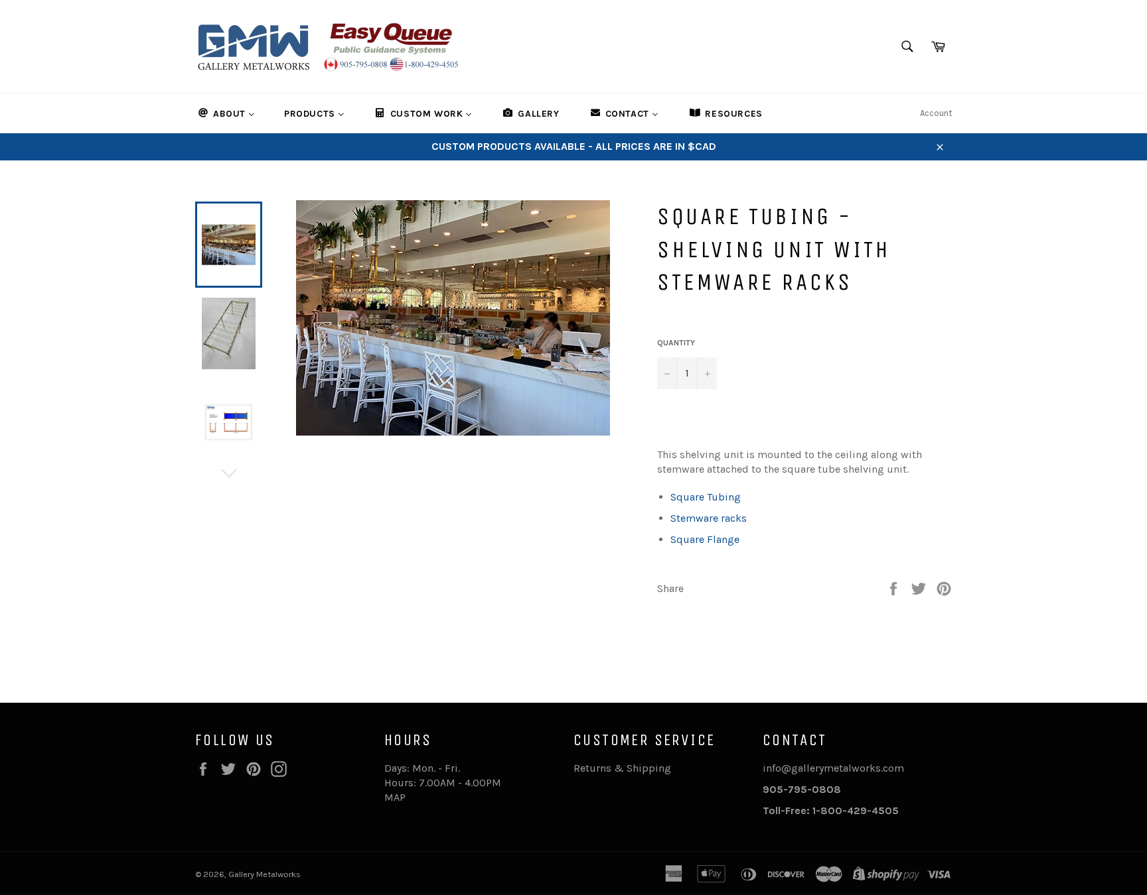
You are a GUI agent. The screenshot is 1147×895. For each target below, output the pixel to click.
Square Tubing (705, 497)
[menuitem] (225, 113)
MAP (395, 797)
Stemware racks (708, 518)
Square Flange (704, 539)
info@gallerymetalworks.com (833, 768)
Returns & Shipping (622, 768)
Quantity (676, 342)
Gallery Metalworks (264, 874)
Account (936, 113)
